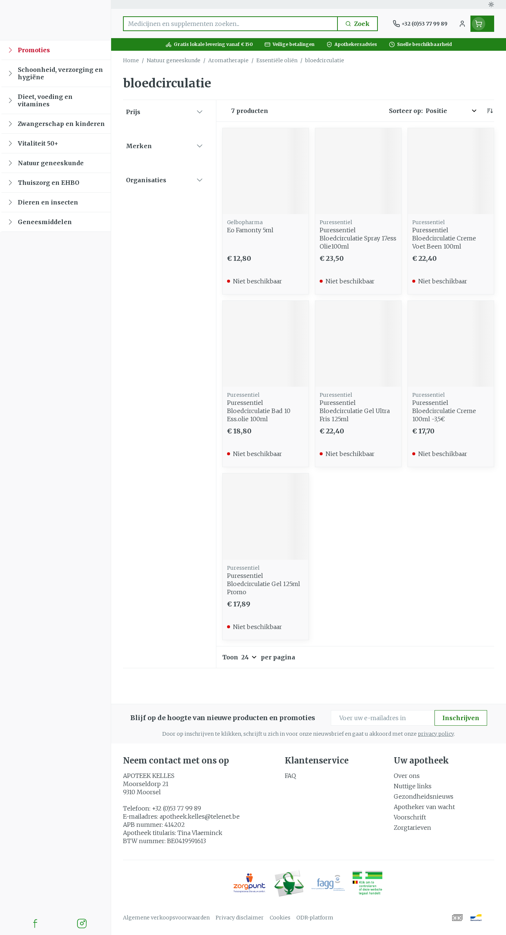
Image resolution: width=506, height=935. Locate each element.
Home (131, 60)
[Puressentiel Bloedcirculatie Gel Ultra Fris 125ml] (358, 344)
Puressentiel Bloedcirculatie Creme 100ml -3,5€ (444, 411)
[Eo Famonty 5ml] (266, 171)
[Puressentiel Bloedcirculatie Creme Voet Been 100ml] (451, 171)
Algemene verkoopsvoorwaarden (166, 917)
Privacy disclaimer (240, 917)
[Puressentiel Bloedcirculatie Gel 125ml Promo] (266, 516)
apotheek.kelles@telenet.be (200, 816)
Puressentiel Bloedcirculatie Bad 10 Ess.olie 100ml (258, 411)
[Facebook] (35, 923)
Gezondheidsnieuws (423, 796)
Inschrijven (460, 718)
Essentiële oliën (276, 60)
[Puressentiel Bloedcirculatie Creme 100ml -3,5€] (451, 344)
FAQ (290, 775)
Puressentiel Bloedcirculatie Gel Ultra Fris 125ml (355, 411)
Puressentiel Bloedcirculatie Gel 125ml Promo (263, 584)
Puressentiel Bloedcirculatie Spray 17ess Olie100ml (358, 238)
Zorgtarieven (412, 827)
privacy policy (436, 734)
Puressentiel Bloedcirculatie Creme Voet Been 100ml (444, 238)
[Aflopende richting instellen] (489, 111)
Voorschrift (410, 817)
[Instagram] (81, 923)
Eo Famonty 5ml (250, 230)
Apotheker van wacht (424, 807)
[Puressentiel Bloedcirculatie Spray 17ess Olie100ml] (358, 171)
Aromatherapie (228, 60)
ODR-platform (314, 917)
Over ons (407, 775)
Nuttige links (413, 786)
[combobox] (230, 23)
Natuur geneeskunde (173, 60)
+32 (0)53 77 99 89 (176, 808)
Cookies (280, 917)
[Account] (462, 23)
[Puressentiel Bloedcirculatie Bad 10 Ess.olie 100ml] (266, 344)
